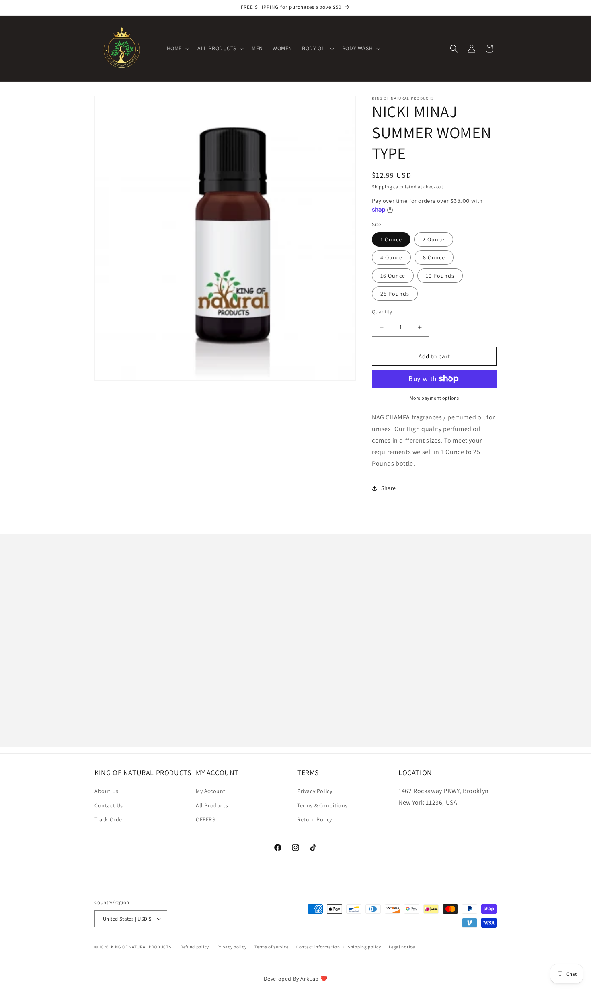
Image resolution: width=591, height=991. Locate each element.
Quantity (382, 311)
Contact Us (108, 805)
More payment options (434, 398)
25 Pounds (394, 293)
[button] (177, 48)
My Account (211, 791)
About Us (106, 791)
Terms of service (271, 947)
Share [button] (388, 488)
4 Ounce (391, 257)
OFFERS (205, 819)
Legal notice (402, 947)
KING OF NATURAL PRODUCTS (141, 947)
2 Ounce (434, 239)
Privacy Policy (314, 791)
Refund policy (195, 947)
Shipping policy (364, 947)
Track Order (109, 819)
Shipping (382, 187)
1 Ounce (391, 239)
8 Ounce (434, 257)
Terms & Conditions (322, 805)
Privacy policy (232, 947)
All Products (212, 805)
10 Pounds (440, 275)
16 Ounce (392, 275)
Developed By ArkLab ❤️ (296, 978)
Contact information (318, 947)
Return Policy (314, 819)
